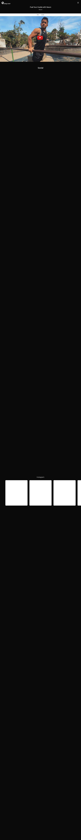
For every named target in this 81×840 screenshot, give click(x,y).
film (38, 14)
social (42, 14)
